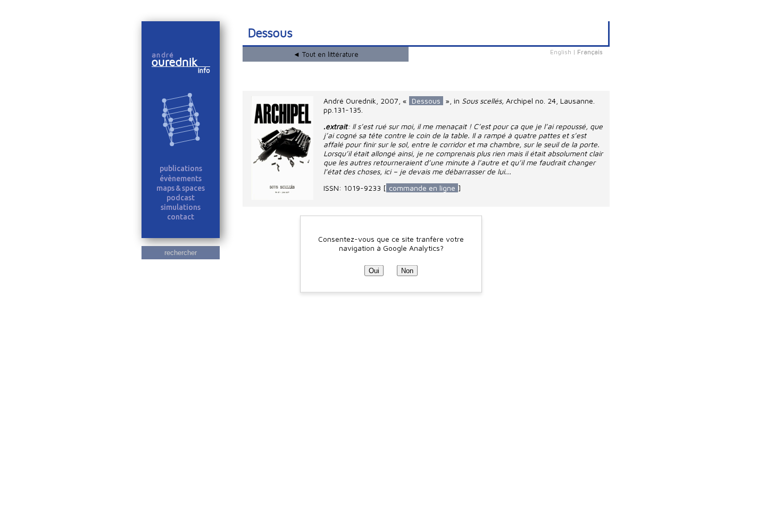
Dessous (426, 100)
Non (407, 271)
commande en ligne (422, 187)
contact (180, 217)
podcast (181, 197)
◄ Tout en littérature (326, 54)
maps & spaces (180, 188)
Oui (374, 271)
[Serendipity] (180, 120)
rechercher (180, 253)
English (560, 52)
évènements (181, 178)
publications (181, 168)
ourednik (179, 62)
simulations (181, 207)
